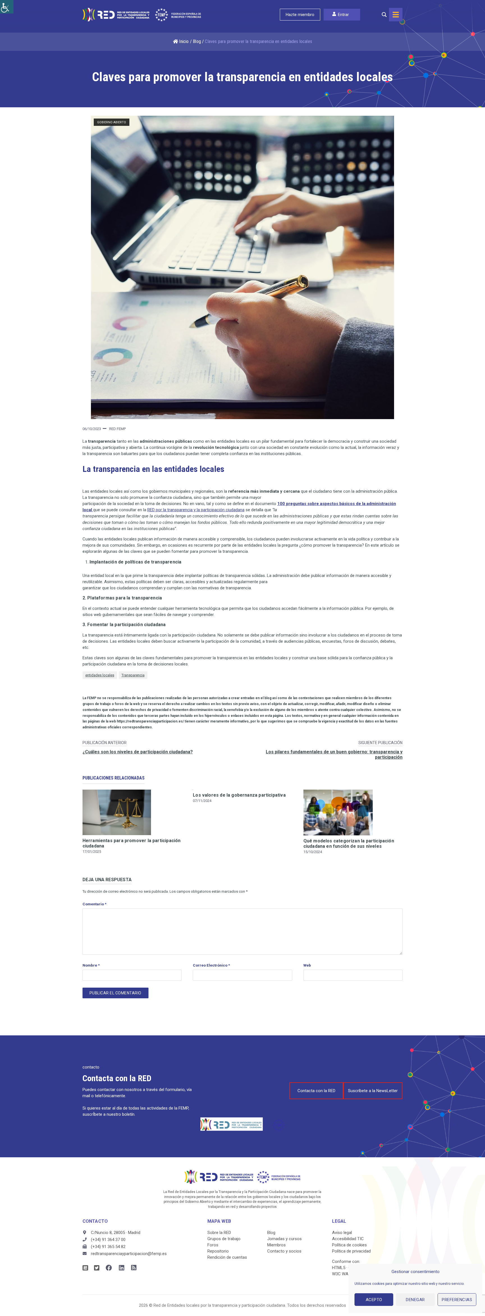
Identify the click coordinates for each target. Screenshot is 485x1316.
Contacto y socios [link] (284, 1251)
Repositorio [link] (218, 1251)
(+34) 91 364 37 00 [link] (108, 1239)
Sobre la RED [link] (219, 1232)
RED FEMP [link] (117, 429)
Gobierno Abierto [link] (111, 122)
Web (307, 965)
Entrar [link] (343, 14)
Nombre (91, 965)
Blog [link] (197, 41)
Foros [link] (212, 1244)
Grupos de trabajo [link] (224, 1238)
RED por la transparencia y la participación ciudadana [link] (195, 509)
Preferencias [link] (457, 1299)
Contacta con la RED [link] (316, 1090)
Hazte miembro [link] (300, 14)
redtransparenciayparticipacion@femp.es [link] (129, 1253)
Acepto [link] (374, 1299)
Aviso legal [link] (342, 1232)
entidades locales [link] (99, 675)
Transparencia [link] (133, 675)
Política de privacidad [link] (351, 1251)
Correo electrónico (211, 965)
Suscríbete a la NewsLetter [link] (373, 1090)
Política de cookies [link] (349, 1244)
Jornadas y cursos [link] (284, 1238)
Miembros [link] (276, 1244)
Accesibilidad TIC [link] (348, 1238)
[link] (6, 6)
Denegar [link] (415, 1299)
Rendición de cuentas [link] (227, 1257)
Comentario (94, 904)
